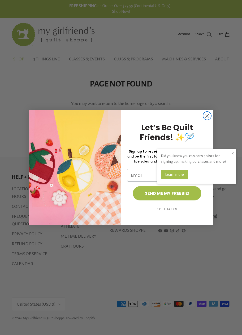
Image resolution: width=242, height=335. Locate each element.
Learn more (174, 174)
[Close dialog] (207, 116)
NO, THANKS (167, 209)
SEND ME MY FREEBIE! (167, 193)
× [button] (233, 153)
